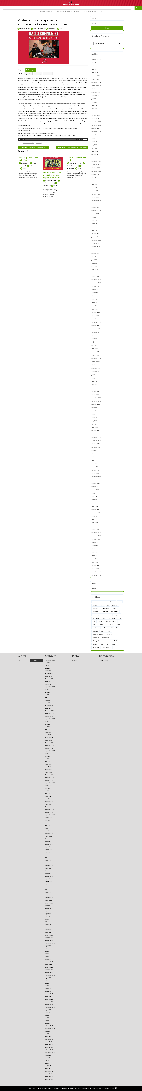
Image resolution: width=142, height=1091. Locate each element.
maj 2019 (94, 302)
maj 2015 (94, 460)
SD (117, 628)
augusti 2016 (95, 411)
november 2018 (96, 322)
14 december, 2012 (76, 163)
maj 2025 (94, 69)
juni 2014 (94, 496)
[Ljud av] (81, 139)
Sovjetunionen (47, 78)
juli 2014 (93, 493)
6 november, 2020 (51, 180)
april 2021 (94, 227)
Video (100, 663)
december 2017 (96, 358)
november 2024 (96, 85)
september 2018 (96, 329)
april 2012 (94, 559)
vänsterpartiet (106, 647)
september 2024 (96, 92)
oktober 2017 (95, 365)
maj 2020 (94, 263)
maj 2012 (94, 555)
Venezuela (96, 647)
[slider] (85, 139)
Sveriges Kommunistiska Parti (101, 641)
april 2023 (94, 148)
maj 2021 (94, 223)
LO (94, 621)
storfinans (96, 637)
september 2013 (96, 513)
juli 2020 (93, 256)
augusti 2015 (95, 450)
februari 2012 (95, 565)
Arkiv (78, 11)
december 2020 (96, 240)
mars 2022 (94, 191)
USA (102, 644)
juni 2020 (94, 260)
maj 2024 (94, 105)
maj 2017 (94, 381)
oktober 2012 (95, 539)
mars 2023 (94, 151)
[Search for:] (107, 23)
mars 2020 (94, 269)
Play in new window (28, 143)
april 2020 (94, 266)
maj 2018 (94, 342)
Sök (101, 11)
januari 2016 (95, 434)
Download (38, 143)
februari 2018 (95, 352)
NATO (94, 624)
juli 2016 (93, 414)
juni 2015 (94, 457)
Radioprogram (30, 70)
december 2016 (96, 398)
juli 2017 (93, 375)
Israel (114, 608)
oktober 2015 (95, 444)
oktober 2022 (95, 168)
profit (118, 624)
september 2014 (96, 486)
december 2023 (96, 122)
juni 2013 (94, 516)
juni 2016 (94, 417)
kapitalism (105, 611)
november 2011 (96, 575)
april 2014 (94, 503)
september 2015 (96, 447)
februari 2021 (95, 233)
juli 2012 (93, 549)
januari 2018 (95, 355)
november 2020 (96, 243)
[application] (53, 139)
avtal (119, 602)
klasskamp (38, 74)
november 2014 (96, 480)
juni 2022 (94, 181)
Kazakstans (21, 103)
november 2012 (96, 536)
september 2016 (96, 407)
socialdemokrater (98, 634)
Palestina (102, 624)
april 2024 (94, 108)
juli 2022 (93, 177)
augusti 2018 (95, 332)
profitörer (96, 628)
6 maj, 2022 (25, 163)
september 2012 (96, 542)
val (107, 644)
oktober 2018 (95, 325)
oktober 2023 (95, 128)
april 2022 (94, 187)
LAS (119, 618)
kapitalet (95, 611)
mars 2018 (94, 348)
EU (108, 605)
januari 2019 (95, 315)
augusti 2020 (95, 253)
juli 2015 (93, 453)
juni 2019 (94, 299)
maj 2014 (94, 499)
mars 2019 (94, 309)
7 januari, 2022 (24, 28)
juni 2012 (94, 552)
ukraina (95, 644)
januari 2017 (95, 394)
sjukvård (95, 631)
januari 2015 (95, 473)
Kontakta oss (87, 11)
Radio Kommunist (38, 28)
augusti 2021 (95, 214)
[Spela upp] (20, 139)
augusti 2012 (95, 545)
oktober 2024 (95, 89)
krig (104, 618)
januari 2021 (95, 237)
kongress (116, 615)
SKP (109, 631)
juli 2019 (93, 296)
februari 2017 (95, 391)
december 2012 (96, 532)
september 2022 (96, 171)
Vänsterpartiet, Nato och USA (28, 158)
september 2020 (96, 250)
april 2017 (94, 384)
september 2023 (96, 131)
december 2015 (96, 437)
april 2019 (94, 306)
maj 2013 (94, 519)
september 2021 (96, 210)
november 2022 (96, 164)
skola (102, 631)
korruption (96, 618)
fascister (114, 605)
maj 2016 (94, 421)
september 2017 (96, 368)
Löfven (100, 621)
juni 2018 (94, 338)
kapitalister (114, 611)
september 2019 (96, 289)
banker (95, 605)
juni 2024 (94, 102)
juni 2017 (94, 378)
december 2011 (96, 572)
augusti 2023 (95, 135)
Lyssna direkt (60, 11)
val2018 (114, 644)
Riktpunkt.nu (50, 133)
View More (22, 180)
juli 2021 (93, 217)
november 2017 (96, 361)
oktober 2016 (95, 404)
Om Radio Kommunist (46, 11)
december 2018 (96, 319)
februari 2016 (95, 430)
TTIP (115, 641)
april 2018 (94, 345)
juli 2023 (93, 138)
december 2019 (96, 279)
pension (111, 624)
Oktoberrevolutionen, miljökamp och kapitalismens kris (52, 175)
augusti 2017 (95, 371)
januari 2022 (95, 197)
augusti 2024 (95, 95)
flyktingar (96, 608)
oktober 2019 (95, 286)
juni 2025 (94, 66)
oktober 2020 (95, 246)
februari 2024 (95, 115)
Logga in (93, 588)
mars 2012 (94, 562)
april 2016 (94, 424)
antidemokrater (97, 602)
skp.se (41, 133)
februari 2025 (95, 76)
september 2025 (96, 59)
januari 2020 (95, 276)
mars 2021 (94, 230)
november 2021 (96, 204)
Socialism (109, 634)
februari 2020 (95, 273)
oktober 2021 (95, 207)
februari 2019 (95, 312)
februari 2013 (95, 526)
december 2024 (96, 82)
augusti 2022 (95, 174)
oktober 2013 (95, 509)
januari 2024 (95, 118)
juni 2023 (94, 141)
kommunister (48, 74)
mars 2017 (94, 388)
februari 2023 (95, 154)
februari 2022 (95, 194)
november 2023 (96, 125)
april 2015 (94, 463)
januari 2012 (95, 568)
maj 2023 (94, 145)
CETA (102, 605)
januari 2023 (95, 158)
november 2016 (96, 401)
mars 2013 (94, 522)
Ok (115, 1088)
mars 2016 (94, 427)
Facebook (70, 11)
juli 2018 (93, 335)
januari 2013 (95, 529)
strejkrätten (105, 637)
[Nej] (140, 1088)
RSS (95, 11)
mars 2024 (94, 112)
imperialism (28, 74)
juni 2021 (94, 220)
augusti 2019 (95, 292)
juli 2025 (93, 62)
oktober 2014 (95, 483)
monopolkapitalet (111, 621)
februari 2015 (95, 470)
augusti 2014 (95, 490)
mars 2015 (94, 467)
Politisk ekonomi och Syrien (76, 158)
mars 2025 (94, 72)
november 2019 (96, 283)
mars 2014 (94, 506)
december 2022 (96, 161)
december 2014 (96, 476)
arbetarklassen (110, 602)
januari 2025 (95, 79)
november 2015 (96, 440)
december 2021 (96, 200)
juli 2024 (93, 99)
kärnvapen (112, 618)
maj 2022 (94, 184)
